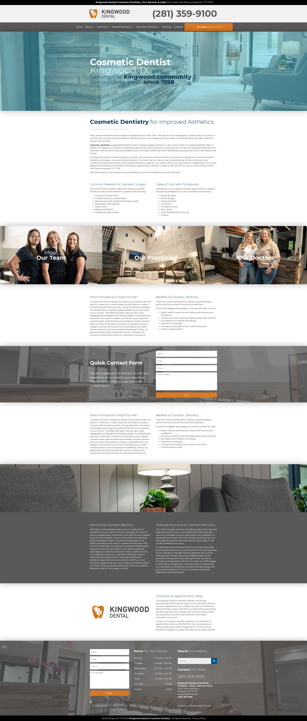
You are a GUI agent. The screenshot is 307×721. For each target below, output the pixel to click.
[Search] (214, 661)
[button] (93, 27)
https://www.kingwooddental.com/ (194, 706)
